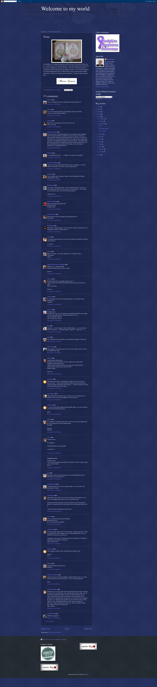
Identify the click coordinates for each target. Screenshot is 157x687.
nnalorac (49, 174)
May (48, 326)
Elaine (49, 419)
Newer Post (45, 629)
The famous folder (103, 128)
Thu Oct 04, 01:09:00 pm (53, 558)
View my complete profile (102, 86)
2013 (99, 114)
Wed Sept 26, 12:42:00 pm (54, 490)
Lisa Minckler (51, 613)
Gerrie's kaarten (51, 201)
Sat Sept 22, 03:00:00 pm (54, 126)
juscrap (49, 120)
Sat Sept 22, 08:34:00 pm (54, 231)
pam (48, 337)
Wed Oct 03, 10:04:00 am (54, 543)
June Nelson (50, 393)
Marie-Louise (110, 59)
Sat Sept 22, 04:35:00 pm (54, 168)
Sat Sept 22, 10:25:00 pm (54, 259)
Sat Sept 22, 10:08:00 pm (54, 246)
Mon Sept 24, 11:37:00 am (54, 341)
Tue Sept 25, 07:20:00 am (54, 453)
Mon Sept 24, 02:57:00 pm (54, 388)
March (101, 146)
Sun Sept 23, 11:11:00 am (54, 291)
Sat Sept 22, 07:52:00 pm (54, 209)
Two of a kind (102, 131)
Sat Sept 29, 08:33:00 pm (54, 511)
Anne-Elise (50, 346)
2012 (99, 116)
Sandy (49, 251)
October (101, 121)
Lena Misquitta (51, 484)
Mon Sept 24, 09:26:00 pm (54, 414)
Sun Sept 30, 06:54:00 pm (54, 524)
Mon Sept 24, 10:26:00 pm (54, 432)
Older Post (88, 629)
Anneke (49, 516)
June (100, 139)
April (100, 144)
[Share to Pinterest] (72, 90)
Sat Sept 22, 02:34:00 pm (54, 104)
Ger (48, 473)
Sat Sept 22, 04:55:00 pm (54, 180)
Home (67, 629)
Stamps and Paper (52, 574)
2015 (99, 109)
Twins (100, 126)
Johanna (49, 296)
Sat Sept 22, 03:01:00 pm (54, 148)
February (101, 149)
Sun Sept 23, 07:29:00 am (54, 273)
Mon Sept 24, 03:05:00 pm (54, 399)
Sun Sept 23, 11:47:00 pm (54, 332)
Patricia (49, 279)
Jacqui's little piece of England (56, 264)
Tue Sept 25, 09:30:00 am (54, 467)
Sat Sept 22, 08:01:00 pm (54, 220)
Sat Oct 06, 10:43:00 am (53, 584)
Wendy (49, 563)
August (101, 134)
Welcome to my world (65, 8)
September (102, 124)
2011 (99, 155)
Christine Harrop (52, 132)
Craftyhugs (50, 225)
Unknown (50, 379)
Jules (48, 437)
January (101, 151)
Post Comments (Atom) (55, 632)
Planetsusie (50, 185)
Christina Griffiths (52, 162)
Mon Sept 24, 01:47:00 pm (54, 374)
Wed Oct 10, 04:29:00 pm (54, 618)
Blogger (87, 674)
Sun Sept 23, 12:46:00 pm (54, 304)
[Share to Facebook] (70, 90)
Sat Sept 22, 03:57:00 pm (54, 157)
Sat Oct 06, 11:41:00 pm (53, 608)
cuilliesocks (50, 495)
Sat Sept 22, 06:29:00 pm (54, 196)
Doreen (49, 99)
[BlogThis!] (67, 90)
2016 (99, 106)
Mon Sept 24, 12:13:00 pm (54, 353)
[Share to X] (68, 90)
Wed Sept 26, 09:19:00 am (54, 479)
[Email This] (65, 90)
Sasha (49, 109)
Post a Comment (49, 621)
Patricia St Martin (52, 589)
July (100, 136)
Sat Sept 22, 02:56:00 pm (54, 115)
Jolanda (49, 153)
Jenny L (49, 309)
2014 (99, 111)
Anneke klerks (51, 214)
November (102, 118)
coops (49, 237)
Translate (108, 98)
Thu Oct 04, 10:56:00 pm (53, 569)
